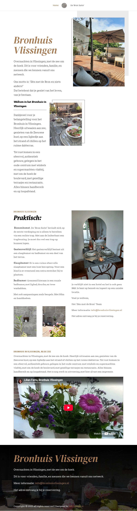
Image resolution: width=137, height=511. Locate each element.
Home (55, 5)
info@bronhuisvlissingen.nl (106, 310)
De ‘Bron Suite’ (77, 5)
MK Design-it (76, 506)
